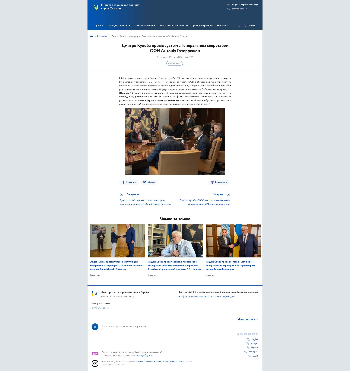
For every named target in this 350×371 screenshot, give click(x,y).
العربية (255, 356)
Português (253, 352)
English (255, 339)
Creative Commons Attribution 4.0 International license (160, 362)
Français (254, 344)
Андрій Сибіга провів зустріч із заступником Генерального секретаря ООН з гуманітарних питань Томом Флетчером (230, 266)
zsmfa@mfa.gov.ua (100, 308)
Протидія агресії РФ (202, 25)
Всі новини (102, 36)
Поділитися (131, 182)
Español (254, 348)
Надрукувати (221, 182)
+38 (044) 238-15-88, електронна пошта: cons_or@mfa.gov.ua (207, 296)
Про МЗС (100, 25)
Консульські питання (119, 25)
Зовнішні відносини (144, 25)
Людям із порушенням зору (244, 5)
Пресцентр (223, 25)
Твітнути (151, 182)
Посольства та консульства (173, 25)
